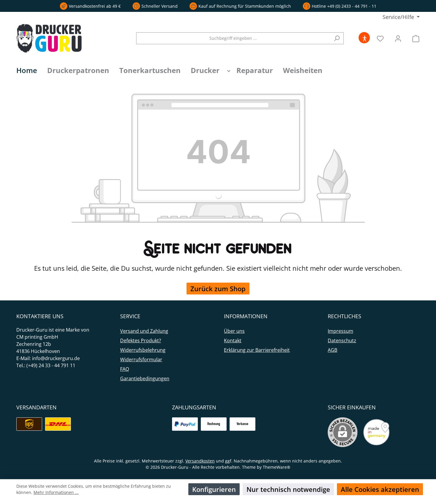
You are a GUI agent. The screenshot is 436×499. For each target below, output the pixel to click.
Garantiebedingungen (144, 378)
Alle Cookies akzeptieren (380, 489)
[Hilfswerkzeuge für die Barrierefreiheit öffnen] (364, 38)
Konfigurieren (214, 489)
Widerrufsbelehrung (143, 350)
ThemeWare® (276, 467)
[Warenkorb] (414, 38)
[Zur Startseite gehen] (49, 38)
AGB (332, 350)
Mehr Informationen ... (56, 492)
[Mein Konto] (398, 38)
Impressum (340, 331)
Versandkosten (200, 461)
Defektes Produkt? (140, 340)
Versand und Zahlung (144, 331)
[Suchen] (337, 38)
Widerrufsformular (141, 359)
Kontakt (232, 340)
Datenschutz (342, 340)
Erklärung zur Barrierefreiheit (257, 350)
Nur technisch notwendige (288, 489)
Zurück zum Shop (218, 288)
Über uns (234, 331)
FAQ (124, 369)
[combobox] (233, 38)
